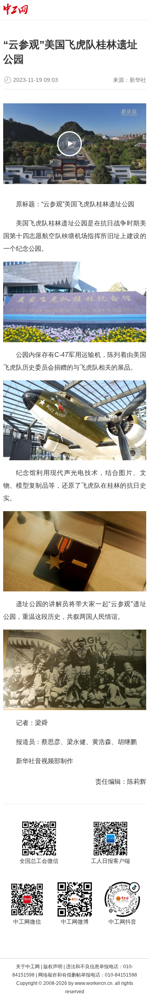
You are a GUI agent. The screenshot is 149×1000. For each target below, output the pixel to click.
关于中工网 (28, 966)
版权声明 (52, 966)
